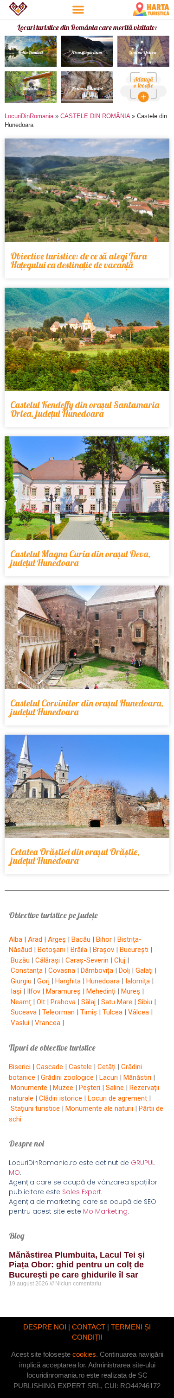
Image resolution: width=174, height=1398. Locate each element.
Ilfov (33, 991)
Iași (16, 991)
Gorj (43, 981)
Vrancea (47, 1023)
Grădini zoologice (67, 1077)
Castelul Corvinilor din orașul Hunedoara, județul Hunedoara (86, 707)
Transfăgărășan (87, 53)
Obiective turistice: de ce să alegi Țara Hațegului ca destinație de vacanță (78, 260)
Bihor (104, 939)
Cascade (49, 1067)
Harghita (68, 981)
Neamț (21, 1002)
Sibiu (145, 1002)
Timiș (88, 1012)
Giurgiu (21, 981)
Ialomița (137, 981)
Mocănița (30, 89)
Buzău (20, 960)
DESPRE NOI (44, 1327)
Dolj (124, 970)
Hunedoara (103, 981)
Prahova (63, 1002)
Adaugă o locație (144, 82)
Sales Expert (81, 1191)
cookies (84, 1354)
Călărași (47, 960)
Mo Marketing (105, 1211)
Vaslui (20, 1023)
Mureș (130, 991)
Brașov (103, 949)
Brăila (79, 949)
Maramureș (63, 991)
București (134, 949)
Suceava (24, 1012)
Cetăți (106, 1067)
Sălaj (88, 1002)
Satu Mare (116, 1002)
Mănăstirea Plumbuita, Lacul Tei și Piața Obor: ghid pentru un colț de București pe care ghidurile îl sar (77, 1264)
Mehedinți (101, 991)
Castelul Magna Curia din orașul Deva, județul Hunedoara (80, 558)
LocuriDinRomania (29, 116)
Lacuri (108, 1077)
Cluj (119, 960)
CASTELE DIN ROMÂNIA (95, 116)
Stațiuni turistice (35, 1108)
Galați (144, 970)
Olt (41, 1002)
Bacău (80, 939)
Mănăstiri (137, 1077)
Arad (35, 939)
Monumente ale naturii (99, 1108)
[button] (78, 9)
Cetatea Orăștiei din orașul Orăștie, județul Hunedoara (75, 856)
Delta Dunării (30, 53)
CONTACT (88, 1327)
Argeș (57, 939)
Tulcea (112, 1012)
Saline (115, 1087)
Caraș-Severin (87, 960)
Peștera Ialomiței (86, 89)
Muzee (63, 1087)
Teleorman (58, 1012)
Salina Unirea (143, 53)
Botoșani (51, 949)
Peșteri (89, 1087)
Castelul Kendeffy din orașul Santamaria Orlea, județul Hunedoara (84, 409)
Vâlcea (138, 1012)
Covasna (61, 970)
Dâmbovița (97, 970)
